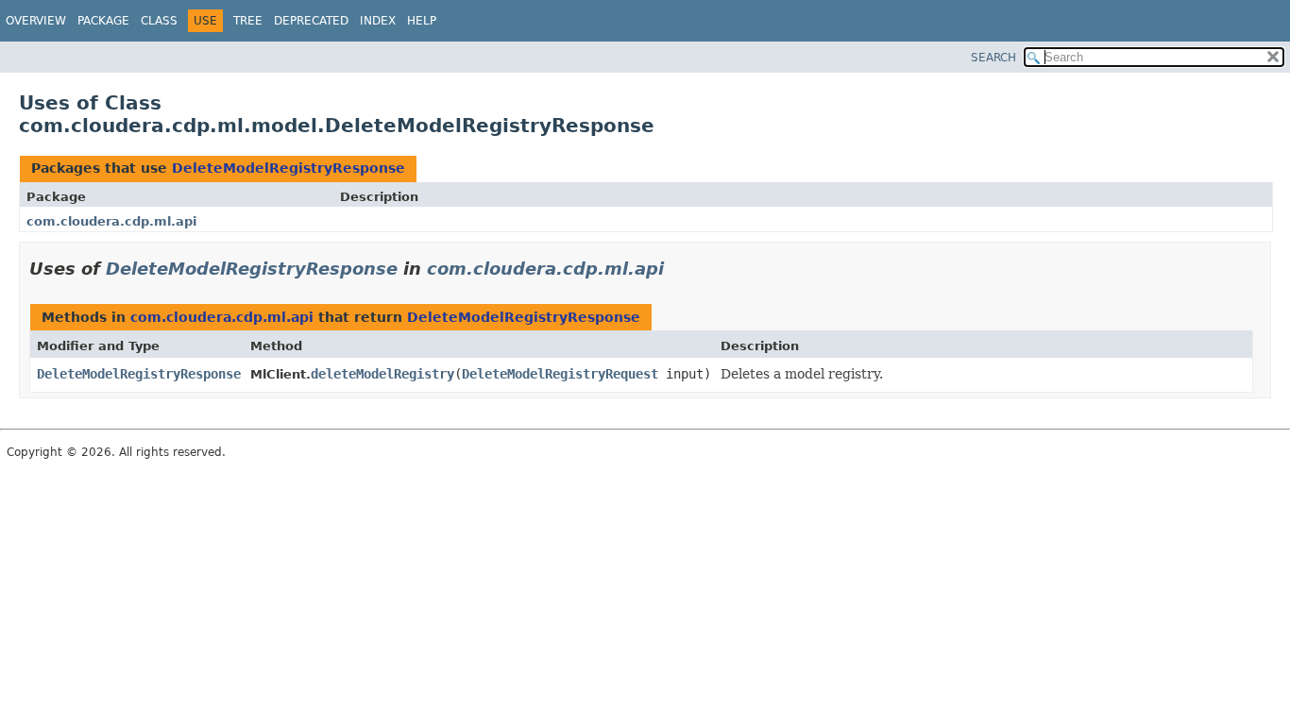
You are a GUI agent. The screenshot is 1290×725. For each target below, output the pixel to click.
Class (159, 20)
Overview (36, 20)
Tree (248, 20)
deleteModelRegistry (382, 373)
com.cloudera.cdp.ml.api (111, 221)
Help (421, 20)
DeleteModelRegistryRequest (560, 373)
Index (378, 20)
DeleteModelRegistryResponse (288, 168)
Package (103, 20)
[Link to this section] (677, 268)
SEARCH (993, 57)
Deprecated (311, 20)
